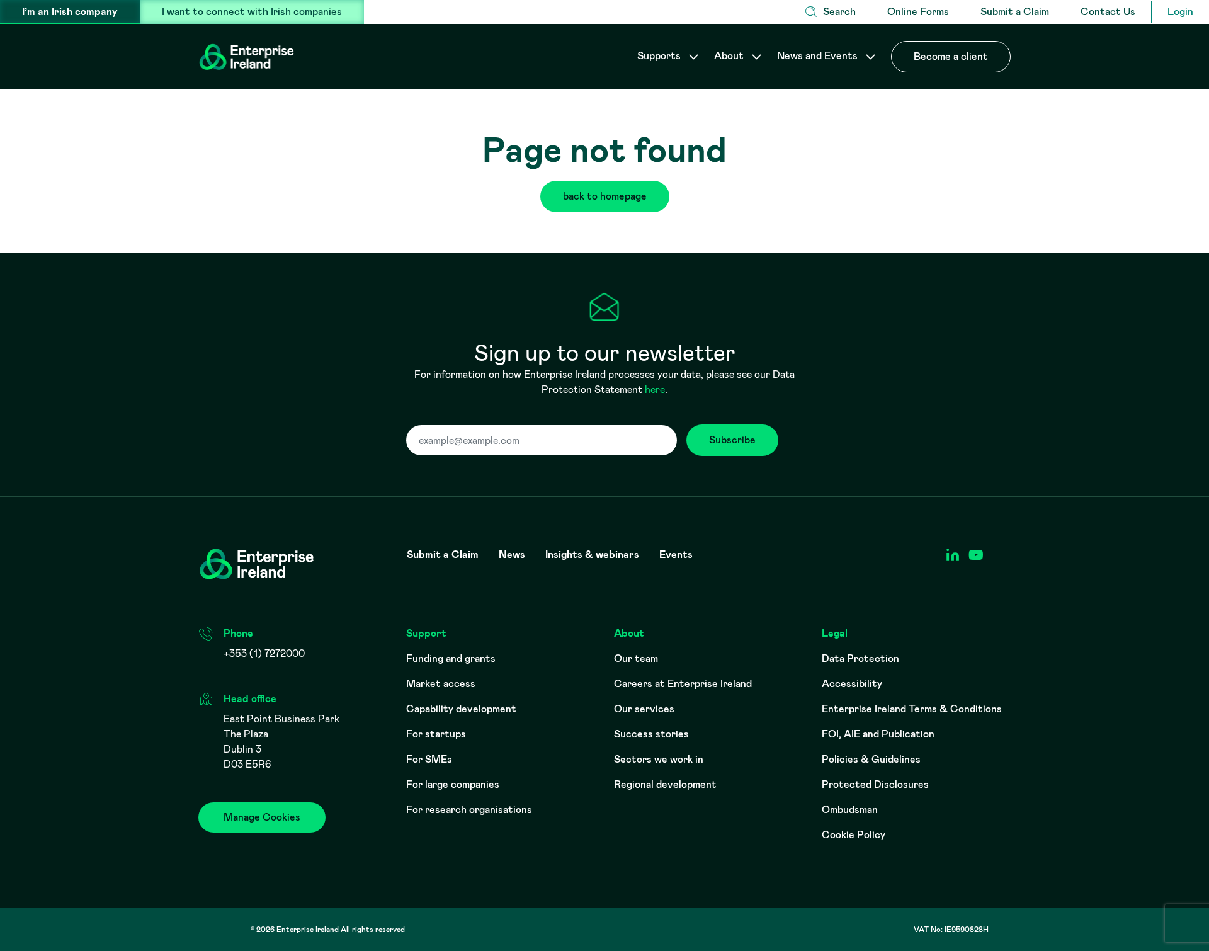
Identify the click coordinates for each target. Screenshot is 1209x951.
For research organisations (469, 809)
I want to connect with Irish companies (252, 11)
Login (1180, 11)
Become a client (951, 56)
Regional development (665, 784)
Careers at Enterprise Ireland (683, 683)
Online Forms (918, 11)
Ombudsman (850, 809)
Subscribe (732, 440)
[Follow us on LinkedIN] (952, 555)
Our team (636, 658)
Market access (440, 683)
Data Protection (860, 658)
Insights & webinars (592, 555)
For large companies (452, 784)
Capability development (461, 708)
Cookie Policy (853, 834)
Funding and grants (451, 658)
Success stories (651, 734)
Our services (644, 708)
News (512, 555)
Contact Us (1108, 11)
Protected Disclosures (875, 784)
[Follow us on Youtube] (975, 555)
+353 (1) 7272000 (264, 653)
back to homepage (605, 196)
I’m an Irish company (70, 11)
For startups (436, 734)
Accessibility (852, 683)
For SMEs (429, 759)
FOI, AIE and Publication (878, 734)
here (655, 389)
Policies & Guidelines (871, 759)
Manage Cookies (262, 817)
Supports (660, 55)
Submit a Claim (1014, 11)
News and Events (818, 55)
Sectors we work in (658, 759)
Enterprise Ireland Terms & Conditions (912, 708)
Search (839, 11)
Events (676, 555)
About (730, 55)
